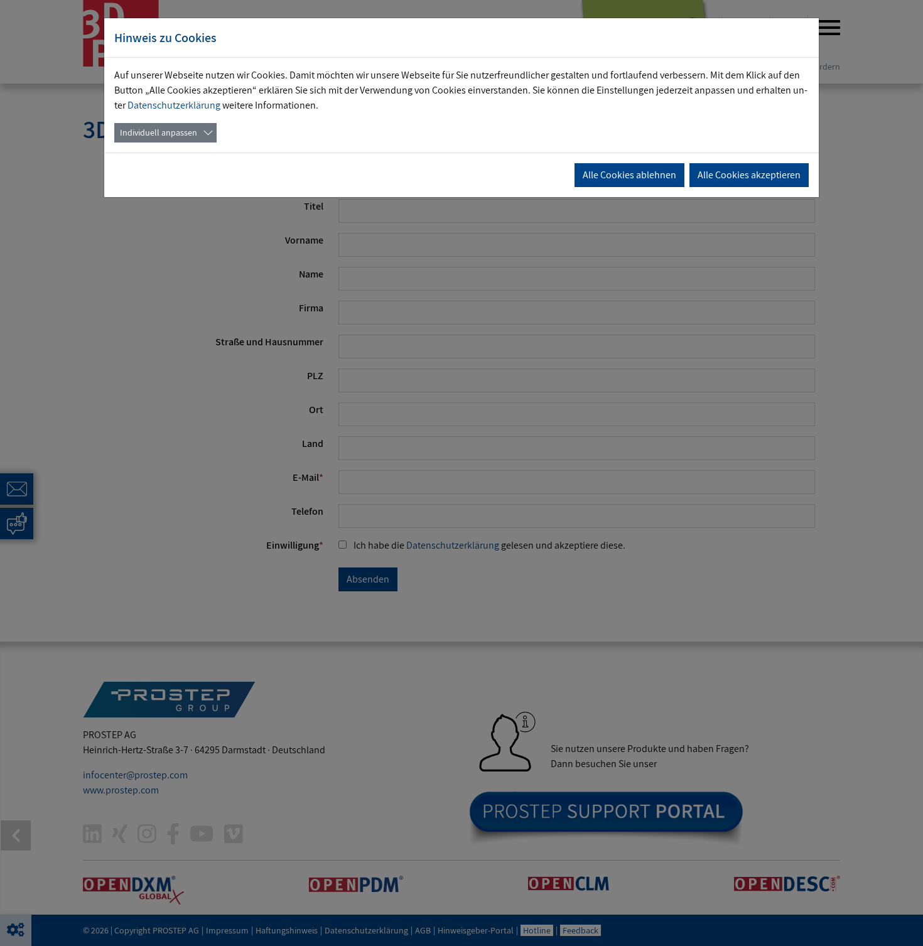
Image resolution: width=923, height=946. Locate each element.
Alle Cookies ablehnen (629, 174)
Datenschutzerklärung (173, 105)
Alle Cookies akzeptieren (749, 174)
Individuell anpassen (158, 132)
